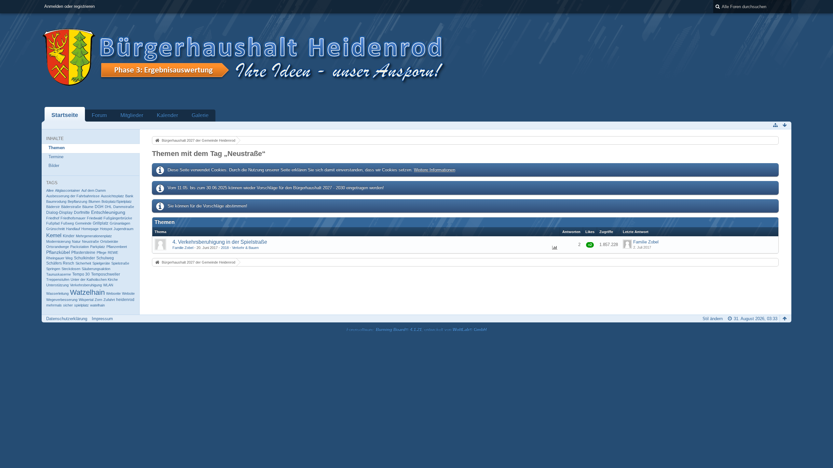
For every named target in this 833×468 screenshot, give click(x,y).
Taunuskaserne (58, 274)
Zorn (98, 300)
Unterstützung (57, 285)
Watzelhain (87, 292)
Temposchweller (105, 274)
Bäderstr (53, 207)
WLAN (108, 285)
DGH (99, 206)
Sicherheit (83, 263)
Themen (56, 147)
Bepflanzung (77, 201)
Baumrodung (56, 201)
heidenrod (125, 299)
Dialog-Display (59, 212)
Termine (55, 156)
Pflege (101, 252)
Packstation (79, 247)
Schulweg (105, 258)
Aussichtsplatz (112, 196)
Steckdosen (70, 269)
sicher (68, 305)
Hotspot (106, 229)
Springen (53, 269)
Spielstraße (120, 263)
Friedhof (52, 218)
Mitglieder (131, 115)
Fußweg (67, 223)
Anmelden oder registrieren (69, 6)
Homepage (90, 229)
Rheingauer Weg (59, 258)
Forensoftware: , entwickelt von (416, 329)
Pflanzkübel (58, 252)
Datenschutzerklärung (66, 318)
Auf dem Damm (93, 190)
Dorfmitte (82, 212)
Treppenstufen (57, 279)
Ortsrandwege (57, 247)
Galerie (200, 115)
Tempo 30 (81, 274)
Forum (99, 115)
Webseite (113, 293)
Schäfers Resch (60, 263)
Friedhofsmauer (73, 218)
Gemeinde (83, 223)
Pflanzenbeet (116, 247)
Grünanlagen (120, 223)
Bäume (87, 207)
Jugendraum (123, 229)
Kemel (53, 235)
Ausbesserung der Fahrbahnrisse (73, 196)
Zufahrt (109, 300)
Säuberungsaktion (96, 269)
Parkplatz (97, 247)
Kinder (69, 236)
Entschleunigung (108, 212)
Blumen (94, 201)
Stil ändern (713, 318)
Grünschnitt (55, 229)
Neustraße (90, 241)
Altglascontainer (67, 190)
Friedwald (94, 218)
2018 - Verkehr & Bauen (240, 248)
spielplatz (81, 305)
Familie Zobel (182, 248)
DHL (108, 207)
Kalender (167, 115)
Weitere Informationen (434, 169)
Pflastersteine (83, 252)
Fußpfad (53, 223)
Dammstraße (123, 207)
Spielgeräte (101, 263)
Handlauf (73, 229)
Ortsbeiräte (109, 241)
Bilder (53, 165)
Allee (50, 190)
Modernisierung (58, 241)
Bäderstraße (71, 207)
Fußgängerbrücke (117, 218)
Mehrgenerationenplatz (94, 236)
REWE (113, 252)
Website (128, 293)
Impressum (102, 318)
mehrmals (54, 305)
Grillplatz (100, 223)
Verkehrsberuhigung (86, 285)
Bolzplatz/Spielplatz (117, 201)
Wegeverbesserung (61, 300)
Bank (129, 196)
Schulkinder (84, 258)
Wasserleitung (57, 293)
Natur (76, 241)
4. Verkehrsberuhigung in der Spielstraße (219, 242)
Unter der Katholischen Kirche (94, 279)
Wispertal (86, 300)
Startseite (64, 115)
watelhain (97, 305)
